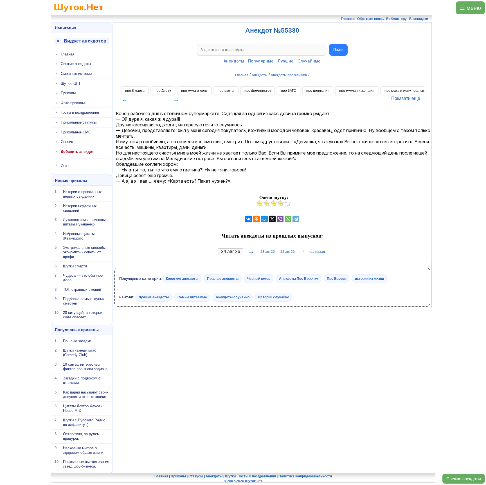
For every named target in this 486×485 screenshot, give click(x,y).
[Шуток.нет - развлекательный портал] (78, 13)
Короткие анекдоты (182, 279)
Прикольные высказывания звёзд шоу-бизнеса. (86, 464)
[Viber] (280, 219)
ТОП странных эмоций (82, 289)
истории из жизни (369, 279)
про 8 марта (135, 91)
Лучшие (286, 61)
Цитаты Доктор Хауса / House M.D (82, 408)
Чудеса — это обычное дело (83, 277)
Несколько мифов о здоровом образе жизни (83, 450)
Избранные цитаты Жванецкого (78, 235)
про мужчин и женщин (356, 91)
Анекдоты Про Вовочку (298, 279)
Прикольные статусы (78, 122)
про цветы (226, 91)
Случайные (309, 61)
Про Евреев (336, 279)
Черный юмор (258, 279)
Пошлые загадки (77, 341)
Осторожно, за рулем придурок (81, 436)
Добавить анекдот (77, 151)
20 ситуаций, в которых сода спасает (83, 314)
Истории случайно (273, 297)
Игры (65, 166)
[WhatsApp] (288, 219)
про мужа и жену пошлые (404, 91)
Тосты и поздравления (80, 112)
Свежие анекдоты (463, 478)
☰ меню (470, 8)
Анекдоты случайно (232, 297)
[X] (272, 219)
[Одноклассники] (256, 219)
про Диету (163, 91)
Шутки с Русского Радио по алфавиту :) (84, 422)
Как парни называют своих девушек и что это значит (86, 394)
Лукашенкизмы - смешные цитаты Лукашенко (85, 222)
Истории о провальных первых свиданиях (82, 194)
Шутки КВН (70, 83)
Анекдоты (234, 61)
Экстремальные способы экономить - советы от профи (84, 252)
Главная (68, 54)
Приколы (68, 93)
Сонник (67, 142)
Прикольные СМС (76, 132)
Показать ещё (405, 98)
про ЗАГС (288, 91)
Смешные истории (76, 73)
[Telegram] (295, 219)
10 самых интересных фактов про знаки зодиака (85, 366)
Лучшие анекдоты (154, 297)
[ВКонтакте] (248, 219)
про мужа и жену (194, 91)
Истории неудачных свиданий (80, 208)
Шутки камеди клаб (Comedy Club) (79, 352)
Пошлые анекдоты (222, 279)
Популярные (261, 61)
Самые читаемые (192, 297)
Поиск (338, 50)
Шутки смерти (75, 266)
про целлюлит (317, 91)
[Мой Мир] (264, 219)
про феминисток (257, 91)
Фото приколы (73, 103)
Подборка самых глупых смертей (84, 301)
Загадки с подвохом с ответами (81, 380)
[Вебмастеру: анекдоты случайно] (82, 41)
